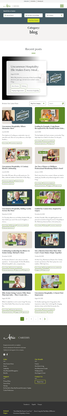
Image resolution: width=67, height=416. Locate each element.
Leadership (6, 368)
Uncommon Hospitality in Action (21, 413)
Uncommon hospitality (33, 90)
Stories (5, 366)
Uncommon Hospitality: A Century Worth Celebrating (15, 167)
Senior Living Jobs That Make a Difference (44, 411)
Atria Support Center (40, 373)
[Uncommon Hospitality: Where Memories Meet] (17, 123)
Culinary (24, 86)
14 (40, 319)
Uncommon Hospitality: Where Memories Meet (14, 127)
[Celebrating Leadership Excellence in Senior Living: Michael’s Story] (17, 248)
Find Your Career (33, 20)
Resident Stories (19, 181)
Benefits (5, 373)
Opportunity (58, 185)
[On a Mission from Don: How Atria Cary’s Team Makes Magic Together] (50, 248)
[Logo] (11, 6)
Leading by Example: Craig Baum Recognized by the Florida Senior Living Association (49, 128)
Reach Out (40, 382)
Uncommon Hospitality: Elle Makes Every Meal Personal (25, 68)
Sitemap (5, 386)
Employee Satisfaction (41, 185)
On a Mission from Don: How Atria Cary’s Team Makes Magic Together (48, 251)
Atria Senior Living (39, 366)
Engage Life (50, 185)
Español (33, 1)
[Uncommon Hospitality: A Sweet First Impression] (50, 290)
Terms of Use (6, 383)
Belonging (13, 225)
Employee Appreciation (18, 90)
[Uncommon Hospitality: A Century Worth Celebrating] (17, 163)
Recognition (51, 143)
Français (40, 1)
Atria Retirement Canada (41, 368)
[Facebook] (7, 354)
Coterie (37, 364)
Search (63, 103)
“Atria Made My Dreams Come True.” (22, 411)
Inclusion (50, 312)
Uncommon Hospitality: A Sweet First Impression (49, 294)
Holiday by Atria (39, 371)
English (26, 1)
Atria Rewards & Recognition (10, 371)
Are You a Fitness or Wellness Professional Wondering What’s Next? (49, 167)
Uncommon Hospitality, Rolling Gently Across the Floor (16, 209)
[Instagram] (4, 354)
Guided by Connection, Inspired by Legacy (48, 209)
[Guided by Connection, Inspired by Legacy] (50, 206)
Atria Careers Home (8, 364)
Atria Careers (15, 86)
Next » (45, 319)
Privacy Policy (6, 381)
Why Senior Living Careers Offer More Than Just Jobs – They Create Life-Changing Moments (16, 295)
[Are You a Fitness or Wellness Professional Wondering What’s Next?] (50, 163)
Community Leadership (48, 141)
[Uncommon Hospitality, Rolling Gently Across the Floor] (17, 206)
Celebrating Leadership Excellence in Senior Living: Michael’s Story (16, 251)
